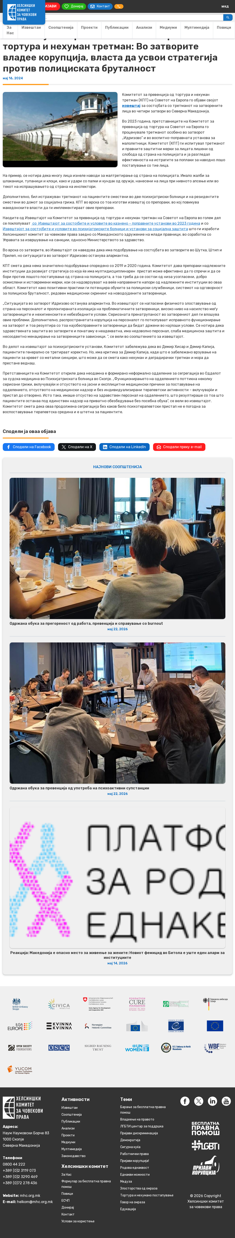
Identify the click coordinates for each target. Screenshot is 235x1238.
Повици (224, 27)
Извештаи (31, 27)
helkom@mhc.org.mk (35, 1202)
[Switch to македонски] (225, 6)
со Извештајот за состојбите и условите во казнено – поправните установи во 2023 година (115, 223)
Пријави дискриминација (139, 1133)
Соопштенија (60, 27)
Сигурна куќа (130, 1147)
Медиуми (168, 27)
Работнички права (134, 1154)
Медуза (126, 1182)
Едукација (128, 1209)
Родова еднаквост (134, 1168)
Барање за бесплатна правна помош (143, 1110)
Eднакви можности (135, 1175)
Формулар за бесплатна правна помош (86, 1184)
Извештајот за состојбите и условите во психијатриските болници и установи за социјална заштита (95, 229)
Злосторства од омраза (138, 1188)
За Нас (10, 30)
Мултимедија (197, 27)
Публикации (117, 27)
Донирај (68, 1207)
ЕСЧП (66, 1201)
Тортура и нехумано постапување (146, 1195)
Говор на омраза (132, 1202)
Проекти (89, 27)
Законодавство (74, 1156)
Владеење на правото (137, 1119)
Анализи (144, 27)
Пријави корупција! (134, 1161)
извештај (131, 105)
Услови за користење (78, 1221)
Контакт (68, 1214)
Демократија (130, 1140)
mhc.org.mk (30, 1195)
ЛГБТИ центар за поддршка (141, 1126)
